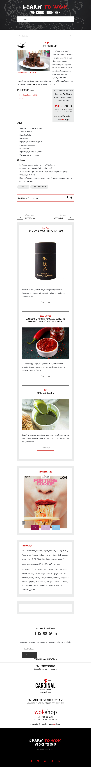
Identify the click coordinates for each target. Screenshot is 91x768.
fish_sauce (62, 555)
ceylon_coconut (49, 551)
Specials (45, 228)
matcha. (32, 84)
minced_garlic (28, 590)
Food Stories (45, 316)
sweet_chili (26, 564)
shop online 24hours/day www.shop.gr (45, 724)
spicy (29, 551)
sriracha (38, 569)
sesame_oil (27, 569)
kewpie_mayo (40, 574)
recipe (49, 574)
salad (34, 564)
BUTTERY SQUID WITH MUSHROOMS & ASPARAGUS (31, 216)
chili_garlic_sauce (53, 581)
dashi (41, 555)
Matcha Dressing (45, 392)
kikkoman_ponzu (61, 569)
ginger (56, 574)
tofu (23, 551)
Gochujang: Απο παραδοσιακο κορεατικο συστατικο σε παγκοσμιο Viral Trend (45, 320)
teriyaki (41, 559)
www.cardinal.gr (45, 692)
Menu (25, 19)
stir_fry (62, 574)
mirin (34, 559)
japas (51, 569)
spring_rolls (26, 559)
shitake (57, 564)
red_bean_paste (40, 186)
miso (35, 555)
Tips (45, 390)
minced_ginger (28, 581)
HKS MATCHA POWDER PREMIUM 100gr (45, 231)
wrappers (64, 578)
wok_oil (44, 578)
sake (37, 578)
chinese (64, 581)
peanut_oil (27, 555)
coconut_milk (27, 578)
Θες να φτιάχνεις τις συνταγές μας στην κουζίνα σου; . (45, 704)
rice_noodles (37, 551)
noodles (43, 585)
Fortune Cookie (45, 471)
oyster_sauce (27, 574)
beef (45, 569)
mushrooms (40, 581)
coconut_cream (56, 559)
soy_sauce (45, 564)
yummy (64, 551)
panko (36, 585)
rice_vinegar (27, 585)
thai (47, 559)
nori (58, 551)
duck (55, 555)
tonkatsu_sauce (55, 585)
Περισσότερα (45, 302)
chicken (48, 555)
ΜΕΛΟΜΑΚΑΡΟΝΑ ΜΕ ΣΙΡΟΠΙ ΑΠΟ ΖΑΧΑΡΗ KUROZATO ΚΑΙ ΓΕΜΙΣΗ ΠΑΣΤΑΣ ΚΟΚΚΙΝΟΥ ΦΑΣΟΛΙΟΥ (60, 216)
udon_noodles (53, 578)
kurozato (24, 186)
